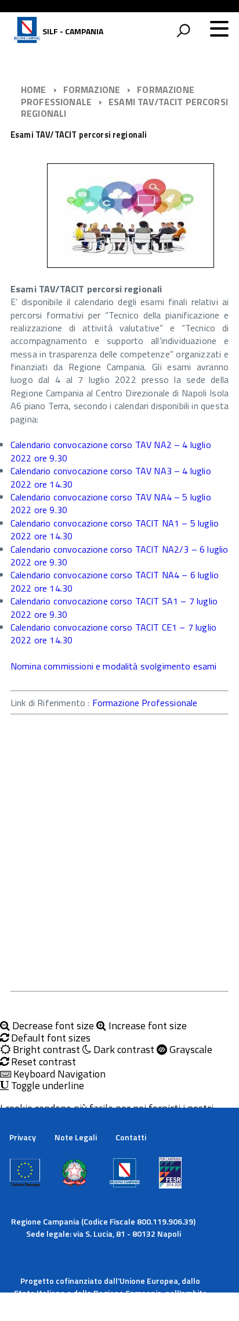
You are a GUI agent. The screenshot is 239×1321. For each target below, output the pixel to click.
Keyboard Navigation (58, 1074)
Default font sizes (49, 1038)
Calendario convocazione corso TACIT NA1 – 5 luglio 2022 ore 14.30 (114, 529)
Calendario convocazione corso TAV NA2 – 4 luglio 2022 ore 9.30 (110, 451)
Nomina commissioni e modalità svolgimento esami (113, 666)
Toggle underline (46, 1086)
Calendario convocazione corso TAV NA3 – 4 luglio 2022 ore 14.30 (110, 477)
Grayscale (189, 1050)
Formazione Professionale (145, 703)
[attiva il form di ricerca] (183, 30)
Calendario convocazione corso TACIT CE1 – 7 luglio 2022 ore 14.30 (113, 633)
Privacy (22, 1137)
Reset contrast (42, 1062)
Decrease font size (52, 1026)
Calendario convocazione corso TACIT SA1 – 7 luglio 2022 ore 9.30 (114, 607)
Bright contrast (45, 1050)
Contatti (130, 1137)
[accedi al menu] (219, 28)
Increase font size (146, 1026)
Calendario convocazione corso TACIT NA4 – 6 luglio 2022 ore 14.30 (114, 581)
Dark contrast (122, 1050)
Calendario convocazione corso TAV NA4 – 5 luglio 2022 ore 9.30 (110, 503)
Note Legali (76, 1137)
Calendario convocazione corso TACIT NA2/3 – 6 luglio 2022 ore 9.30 (119, 555)
